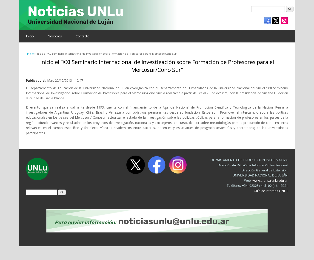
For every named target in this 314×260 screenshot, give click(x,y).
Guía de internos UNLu (271, 191)
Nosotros (55, 36)
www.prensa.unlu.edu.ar (270, 180)
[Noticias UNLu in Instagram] (284, 21)
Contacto (82, 36)
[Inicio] (153, 15)
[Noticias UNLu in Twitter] (276, 21)
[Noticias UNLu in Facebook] (267, 21)
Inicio (30, 36)
